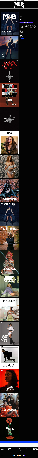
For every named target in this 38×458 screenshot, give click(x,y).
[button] (37, 4)
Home (1, 10)
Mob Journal (3, 455)
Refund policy (27, 449)
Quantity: (21, 16)
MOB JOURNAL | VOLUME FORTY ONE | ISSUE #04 (7, 10)
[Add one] (21, 17)
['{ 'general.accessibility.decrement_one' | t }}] (19, 17)
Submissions (20, 450)
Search (27, 448)
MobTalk (20, 449)
